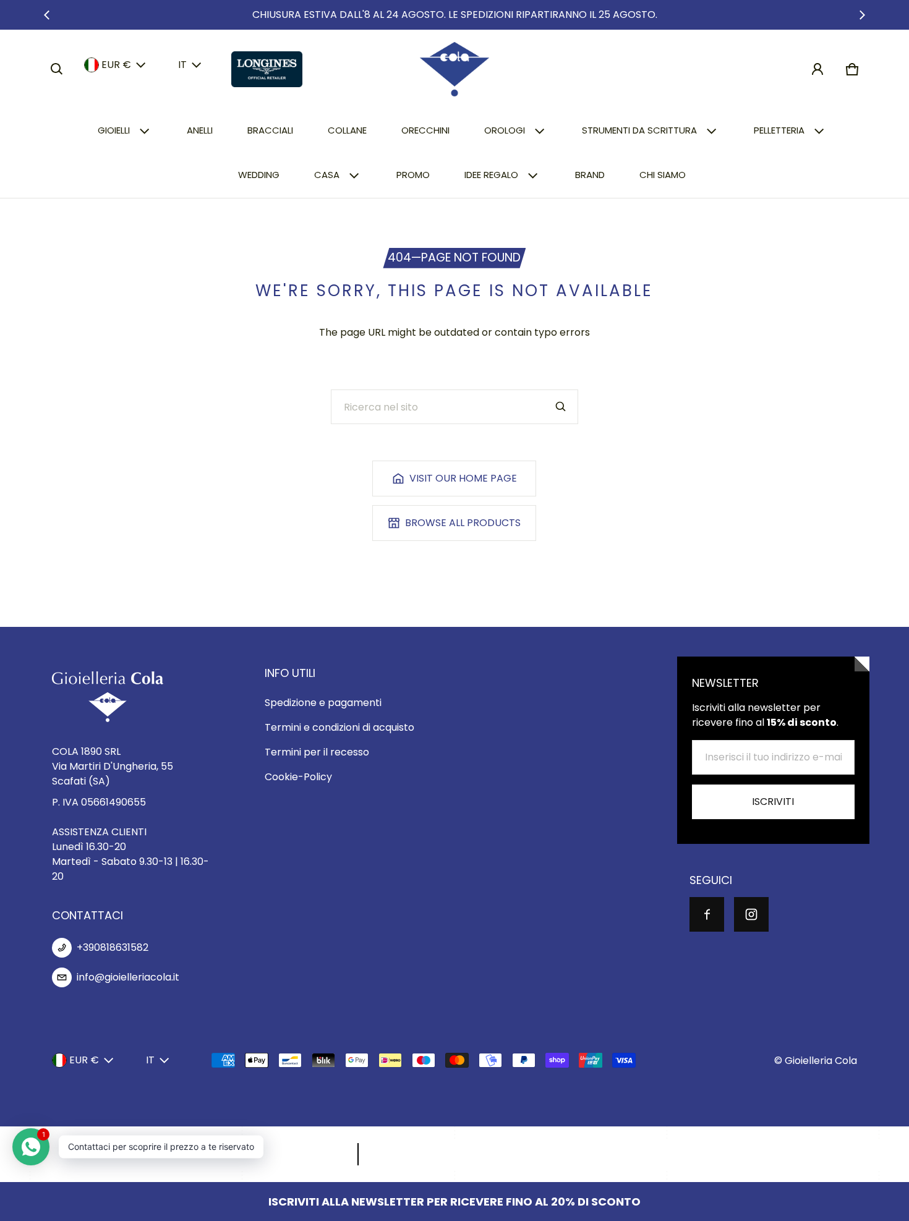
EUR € (116, 64)
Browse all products (463, 523)
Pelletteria (779, 130)
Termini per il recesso (317, 752)
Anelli (200, 130)
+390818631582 (112, 947)
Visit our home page (463, 478)
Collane (347, 130)
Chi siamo (662, 174)
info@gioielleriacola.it (128, 977)
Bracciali (270, 130)
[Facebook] (706, 914)
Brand (590, 174)
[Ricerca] (561, 406)
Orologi (504, 130)
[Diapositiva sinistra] (47, 14)
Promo (413, 174)
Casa (326, 174)
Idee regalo (491, 174)
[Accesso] (817, 69)
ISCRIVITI (773, 801)
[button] (57, 69)
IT (182, 64)
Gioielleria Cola (821, 1060)
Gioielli (114, 130)
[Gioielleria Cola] (454, 69)
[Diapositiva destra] (862, 14)
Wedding (259, 174)
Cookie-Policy (298, 777)
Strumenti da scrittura (639, 130)
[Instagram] (751, 914)
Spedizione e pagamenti (323, 703)
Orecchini (425, 130)
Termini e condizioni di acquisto (339, 727)
